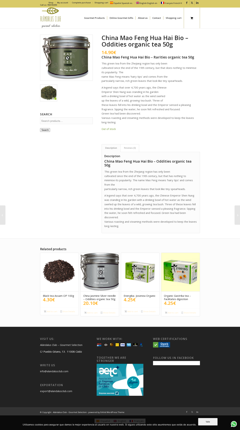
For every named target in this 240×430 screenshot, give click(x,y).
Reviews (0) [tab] (130, 147)
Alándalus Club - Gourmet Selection (70, 412)
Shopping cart (101, 2)
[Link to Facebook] (186, 2)
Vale (208, 421)
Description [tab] (111, 147)
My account (62, 2)
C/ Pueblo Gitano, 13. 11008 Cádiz (61, 351)
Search (45, 130)
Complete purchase (81, 2)
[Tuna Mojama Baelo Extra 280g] (2, 215)
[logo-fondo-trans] (50, 18)
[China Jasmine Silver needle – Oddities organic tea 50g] (237, 215)
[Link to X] (191, 2)
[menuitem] (51, 3)
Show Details (68, 311)
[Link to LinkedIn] (197, 2)
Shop (50, 2)
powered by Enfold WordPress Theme (106, 412)
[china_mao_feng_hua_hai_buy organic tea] (66, 58)
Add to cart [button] (51, 311)
